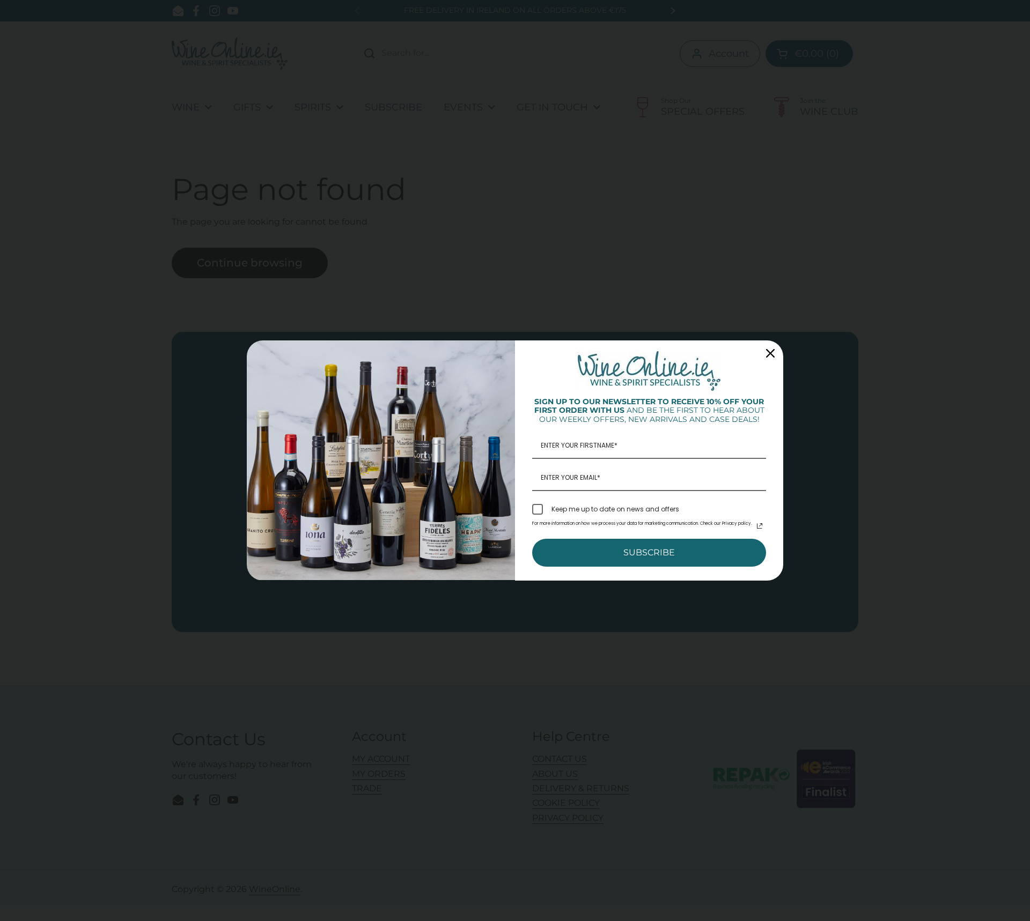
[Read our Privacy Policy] (759, 525)
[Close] (770, 353)
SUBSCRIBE (649, 552)
